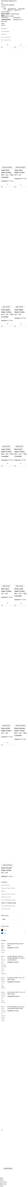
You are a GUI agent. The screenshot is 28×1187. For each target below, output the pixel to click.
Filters (3, 23)
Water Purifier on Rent (7, 1066)
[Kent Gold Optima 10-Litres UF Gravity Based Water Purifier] (3, 1014)
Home (3, 14)
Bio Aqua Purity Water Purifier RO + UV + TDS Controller (14, 1114)
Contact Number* (7, 1162)
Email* (4, 1156)
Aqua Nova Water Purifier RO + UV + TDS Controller (12, 1077)
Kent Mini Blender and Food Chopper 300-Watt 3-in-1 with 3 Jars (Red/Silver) (15, 958)
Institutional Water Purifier (8, 894)
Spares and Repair (6, 1063)
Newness (3, 34)
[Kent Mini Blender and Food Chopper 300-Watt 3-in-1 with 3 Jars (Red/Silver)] (3, 965)
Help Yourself (5, 1052)
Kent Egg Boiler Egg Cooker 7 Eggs (15, 944)
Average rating (5, 31)
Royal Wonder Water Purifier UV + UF (6, 870)
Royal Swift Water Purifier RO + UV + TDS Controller (12, 1103)
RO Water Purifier (6, 897)
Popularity (4, 28)
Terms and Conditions (7, 1057)
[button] (6, 307)
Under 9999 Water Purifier (8, 906)
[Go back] (3, 6)
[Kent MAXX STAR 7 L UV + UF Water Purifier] (3, 983)
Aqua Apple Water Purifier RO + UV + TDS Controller (13, 1093)
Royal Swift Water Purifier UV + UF (6, 730)
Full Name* (5, 1151)
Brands (3, 891)
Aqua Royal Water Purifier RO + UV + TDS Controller (13, 1087)
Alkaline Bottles (5, 885)
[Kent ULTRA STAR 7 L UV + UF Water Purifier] (3, 997)
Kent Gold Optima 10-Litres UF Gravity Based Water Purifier (15, 1007)
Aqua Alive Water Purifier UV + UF (19, 172)
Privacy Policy (5, 1054)
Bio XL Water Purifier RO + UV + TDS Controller (11, 1123)
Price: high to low (6, 40)
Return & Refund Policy (7, 1060)
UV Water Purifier (6, 909)
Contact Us (4, 1072)
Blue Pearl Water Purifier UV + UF (6, 591)
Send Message (8, 1168)
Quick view (3, 164)
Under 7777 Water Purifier (8, 903)
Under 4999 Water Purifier (8, 900)
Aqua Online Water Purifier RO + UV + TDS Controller (13, 1082)
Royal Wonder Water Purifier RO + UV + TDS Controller (13, 1107)
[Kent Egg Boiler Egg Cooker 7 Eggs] (3, 948)
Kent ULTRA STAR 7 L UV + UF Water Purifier (16, 993)
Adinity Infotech (13, 1128)
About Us (3, 1069)
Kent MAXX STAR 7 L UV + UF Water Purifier (16, 978)
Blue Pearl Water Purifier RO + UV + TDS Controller (12, 1098)
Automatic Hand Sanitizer (8, 888)
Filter (3, 919)
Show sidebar (6, 19)
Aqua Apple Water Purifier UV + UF (19, 312)
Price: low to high (6, 37)
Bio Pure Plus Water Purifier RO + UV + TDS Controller (13, 1118)
